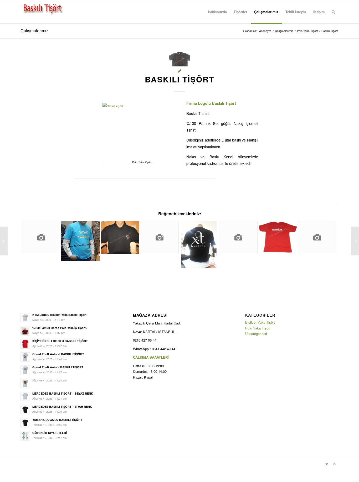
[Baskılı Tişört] (80, 241)
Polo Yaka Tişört (257, 328)
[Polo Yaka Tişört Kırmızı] (238, 237)
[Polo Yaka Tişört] (159, 237)
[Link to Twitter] (327, 464)
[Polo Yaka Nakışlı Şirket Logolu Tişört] (120, 237)
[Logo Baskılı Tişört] (199, 244)
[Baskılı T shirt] (277, 237)
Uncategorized (256, 333)
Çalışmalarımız (34, 31)
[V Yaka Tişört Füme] (317, 237)
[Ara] (333, 11)
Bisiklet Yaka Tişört (260, 322)
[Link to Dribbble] (335, 464)
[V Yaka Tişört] (41, 237)
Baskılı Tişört (179, 79)
